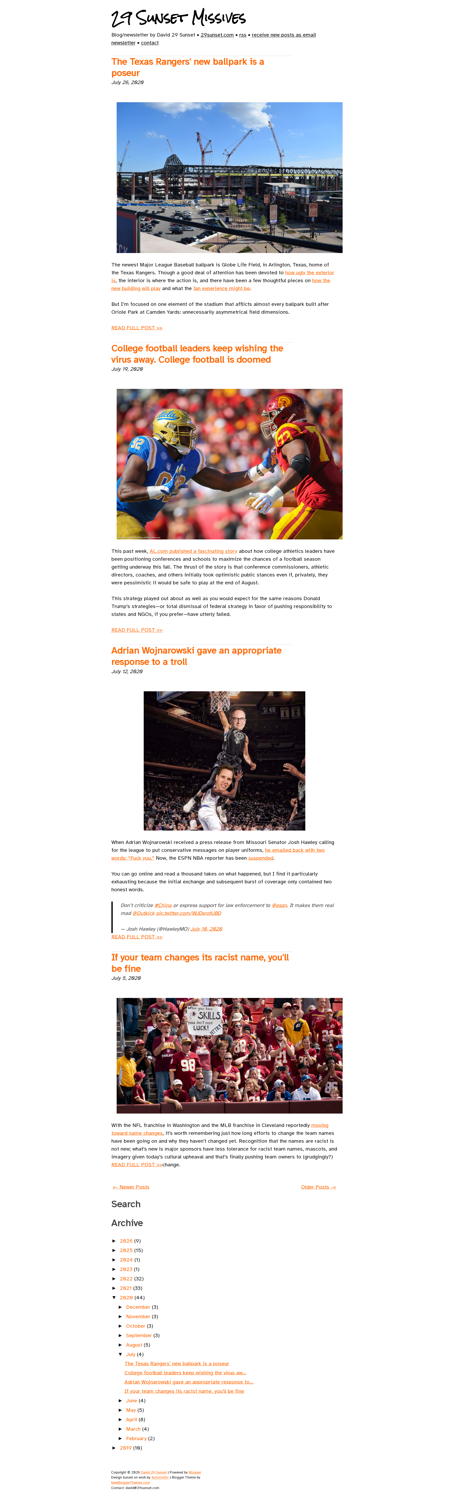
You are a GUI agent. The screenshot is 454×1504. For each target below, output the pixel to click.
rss (242, 35)
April (132, 1419)
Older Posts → (318, 1187)
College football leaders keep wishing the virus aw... (185, 1372)
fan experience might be (221, 288)
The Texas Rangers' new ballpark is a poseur (187, 67)
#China (163, 905)
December (139, 1307)
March (134, 1429)
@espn (279, 905)
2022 (127, 1278)
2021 (126, 1288)
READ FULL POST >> (136, 328)
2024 (127, 1259)
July (131, 1354)
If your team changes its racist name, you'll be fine (200, 962)
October (136, 1326)
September (139, 1335)
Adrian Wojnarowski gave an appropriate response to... (189, 1382)
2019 (126, 1448)
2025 (127, 1250)
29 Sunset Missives (178, 17)
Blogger (195, 1472)
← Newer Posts (131, 1187)
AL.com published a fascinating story (193, 551)
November (139, 1316)
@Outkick (143, 913)
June (132, 1400)
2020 (127, 1297)
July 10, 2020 (206, 929)
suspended (260, 858)
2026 (127, 1241)
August (135, 1345)
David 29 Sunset (154, 1472)
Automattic (160, 1477)
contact (150, 42)
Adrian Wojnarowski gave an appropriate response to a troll (196, 656)
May (131, 1410)
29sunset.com (217, 35)
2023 (127, 1269)
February (137, 1438)
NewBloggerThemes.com (130, 1482)
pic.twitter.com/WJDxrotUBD (188, 913)
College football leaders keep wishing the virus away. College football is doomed (197, 353)
